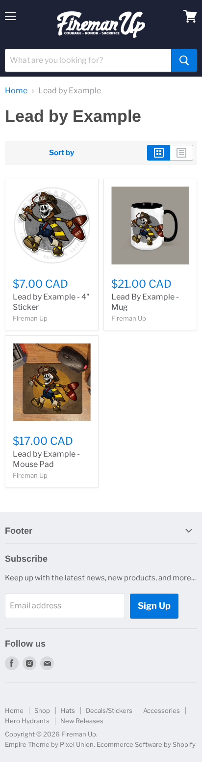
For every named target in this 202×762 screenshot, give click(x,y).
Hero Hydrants (27, 721)
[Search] (184, 60)
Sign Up (154, 605)
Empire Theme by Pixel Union (49, 744)
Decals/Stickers (109, 710)
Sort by (61, 153)
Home (16, 90)
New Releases (81, 721)
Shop (42, 710)
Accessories (161, 710)
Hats (68, 710)
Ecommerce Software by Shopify (146, 744)
